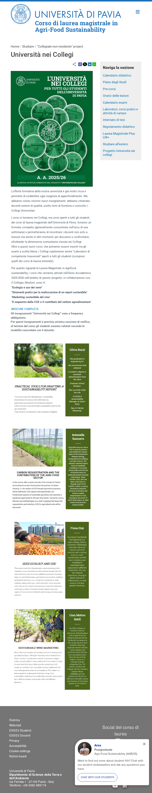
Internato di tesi (114, 120)
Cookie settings (19, 751)
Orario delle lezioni (116, 96)
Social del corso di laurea (120, 730)
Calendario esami (115, 102)
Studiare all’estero (115, 144)
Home (138, 11)
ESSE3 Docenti (20, 735)
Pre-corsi (109, 89)
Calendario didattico (117, 75)
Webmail (15, 725)
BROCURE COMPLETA (25, 309)
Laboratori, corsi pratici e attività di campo (120, 111)
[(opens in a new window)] (80, 64)
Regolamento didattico (119, 127)
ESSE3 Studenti (20, 730)
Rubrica (14, 720)
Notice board (18, 756)
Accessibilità (18, 746)
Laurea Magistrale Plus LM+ (119, 135)
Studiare (28, 46)
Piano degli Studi (114, 82)
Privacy (14, 740)
